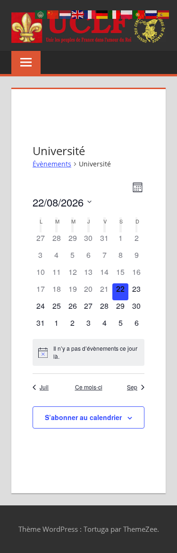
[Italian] (115, 13)
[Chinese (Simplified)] (53, 13)
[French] (90, 13)
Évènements (52, 163)
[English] (78, 13)
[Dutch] (65, 13)
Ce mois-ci (88, 387)
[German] (102, 13)
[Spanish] (164, 13)
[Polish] (127, 13)
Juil (44, 387)
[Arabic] (41, 13)
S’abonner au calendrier (83, 417)
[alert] (88, 352)
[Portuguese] (139, 13)
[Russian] (151, 13)
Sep (132, 387)
